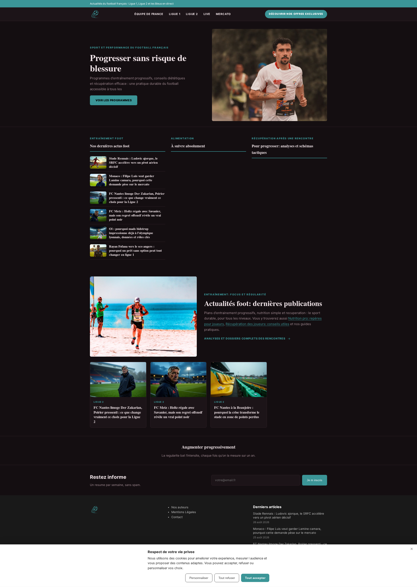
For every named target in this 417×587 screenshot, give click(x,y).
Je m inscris (314, 480)
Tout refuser (226, 578)
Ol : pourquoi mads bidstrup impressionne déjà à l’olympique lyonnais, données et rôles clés (131, 232)
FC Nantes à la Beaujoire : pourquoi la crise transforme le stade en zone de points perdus (236, 412)
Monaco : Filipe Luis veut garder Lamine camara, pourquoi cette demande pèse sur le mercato (131, 180)
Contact (177, 517)
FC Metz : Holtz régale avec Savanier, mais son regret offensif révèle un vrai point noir (135, 215)
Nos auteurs (179, 507)
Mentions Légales (183, 512)
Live (207, 14)
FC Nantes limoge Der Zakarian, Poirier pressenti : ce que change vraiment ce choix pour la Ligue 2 (137, 197)
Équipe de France (148, 14)
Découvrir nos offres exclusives (296, 13)
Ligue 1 (174, 14)
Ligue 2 (192, 14)
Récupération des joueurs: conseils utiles (257, 324)
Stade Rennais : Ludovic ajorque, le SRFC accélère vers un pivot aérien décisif (133, 162)
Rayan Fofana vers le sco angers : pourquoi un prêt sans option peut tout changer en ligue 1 (135, 250)
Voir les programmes (114, 100)
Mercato (223, 14)
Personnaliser (198, 578)
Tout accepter (255, 578)
